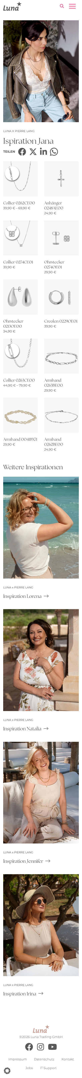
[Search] (62, 6)
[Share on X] (33, 152)
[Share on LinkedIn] (43, 152)
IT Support (48, 1068)
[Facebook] (29, 1050)
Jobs (29, 1068)
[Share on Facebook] (22, 152)
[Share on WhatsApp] (54, 152)
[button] (7, 1071)
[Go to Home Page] (12, 6)
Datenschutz (44, 1059)
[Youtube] (52, 1050)
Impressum (17, 1059)
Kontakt (68, 1059)
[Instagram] (40, 1050)
